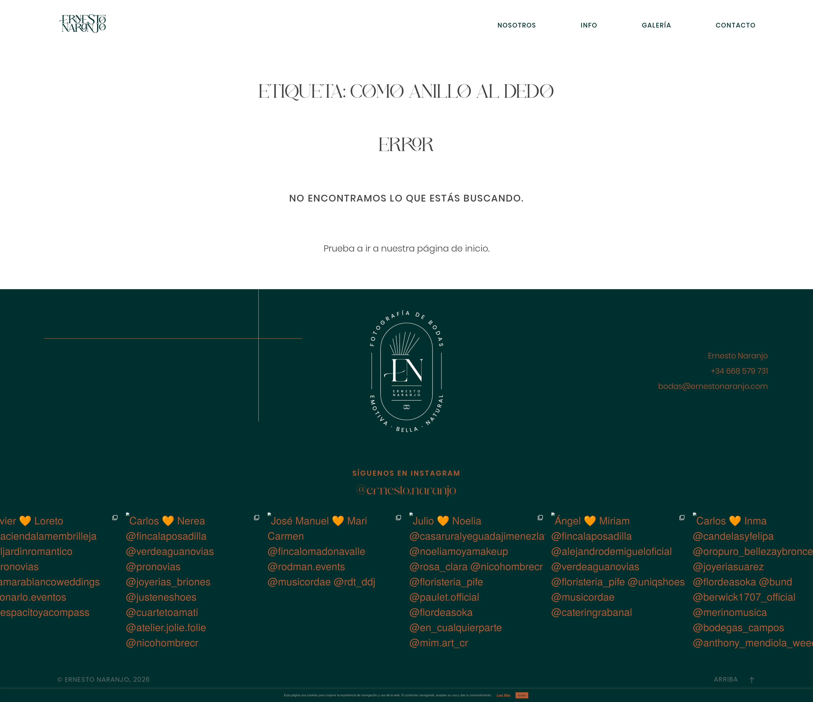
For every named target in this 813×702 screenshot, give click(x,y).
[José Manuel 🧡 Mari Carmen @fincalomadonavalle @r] (336, 580)
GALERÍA (656, 25)
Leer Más (503, 695)
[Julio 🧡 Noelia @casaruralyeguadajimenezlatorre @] (477, 580)
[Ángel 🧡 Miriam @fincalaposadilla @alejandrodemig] (619, 580)
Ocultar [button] (522, 695)
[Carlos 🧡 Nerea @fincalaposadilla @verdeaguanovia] (194, 580)
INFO (589, 25)
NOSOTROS (517, 25)
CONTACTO (736, 25)
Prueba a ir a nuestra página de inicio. (406, 248)
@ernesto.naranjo (406, 491)
